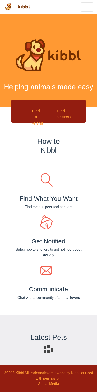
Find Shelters (64, 114)
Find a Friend (37, 117)
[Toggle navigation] (87, 7)
